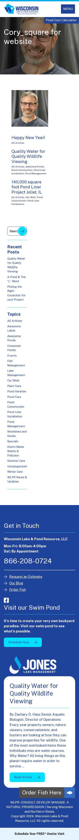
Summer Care (16, 460)
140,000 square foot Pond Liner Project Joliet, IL (27, 187)
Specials (12, 441)
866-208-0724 (28, 561)
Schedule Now (18, 642)
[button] (69, 792)
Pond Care (14, 396)
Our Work (31, 197)
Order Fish (17, 590)
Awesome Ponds (35, 166)
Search (22, 231)
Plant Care (14, 386)
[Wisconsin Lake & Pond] (21, 9)
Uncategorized (17, 466)
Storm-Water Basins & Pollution (15, 451)
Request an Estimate (25, 577)
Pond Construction (22, 170)
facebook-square (6, 600)
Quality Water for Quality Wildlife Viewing (28, 156)
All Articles (18, 143)
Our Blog (16, 583)
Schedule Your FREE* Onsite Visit (39, 834)
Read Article (23, 777)
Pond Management (36, 173)
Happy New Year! (28, 137)
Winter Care (15, 471)
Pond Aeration (16, 391)
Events (12, 355)
